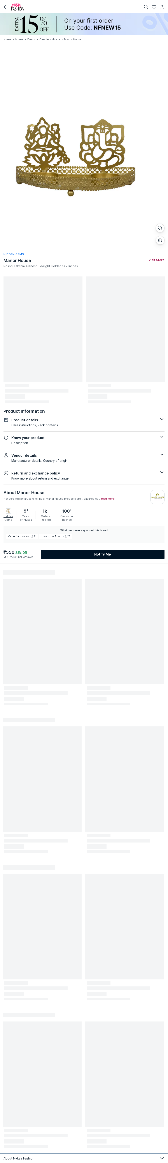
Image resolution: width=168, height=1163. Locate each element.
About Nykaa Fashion (19, 1158)
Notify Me (102, 554)
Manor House (17, 260)
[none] (84, 24)
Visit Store (156, 260)
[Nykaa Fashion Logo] (75, 7)
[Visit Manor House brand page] (157, 497)
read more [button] (107, 498)
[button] (6, 7)
